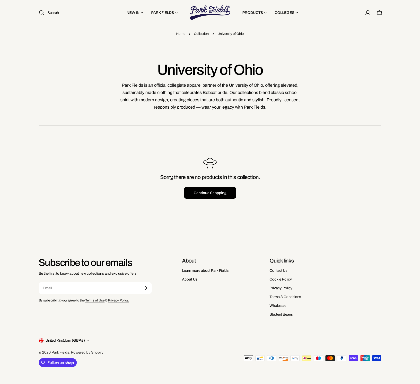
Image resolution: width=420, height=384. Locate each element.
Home (180, 34)
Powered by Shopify (87, 352)
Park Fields (60, 352)
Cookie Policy (281, 279)
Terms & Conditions (285, 297)
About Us (190, 279)
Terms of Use (95, 300)
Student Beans (281, 314)
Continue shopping (210, 193)
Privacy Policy (281, 288)
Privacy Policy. (118, 300)
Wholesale (278, 306)
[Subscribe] (146, 288)
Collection (201, 34)
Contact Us (279, 270)
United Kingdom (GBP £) (65, 340)
